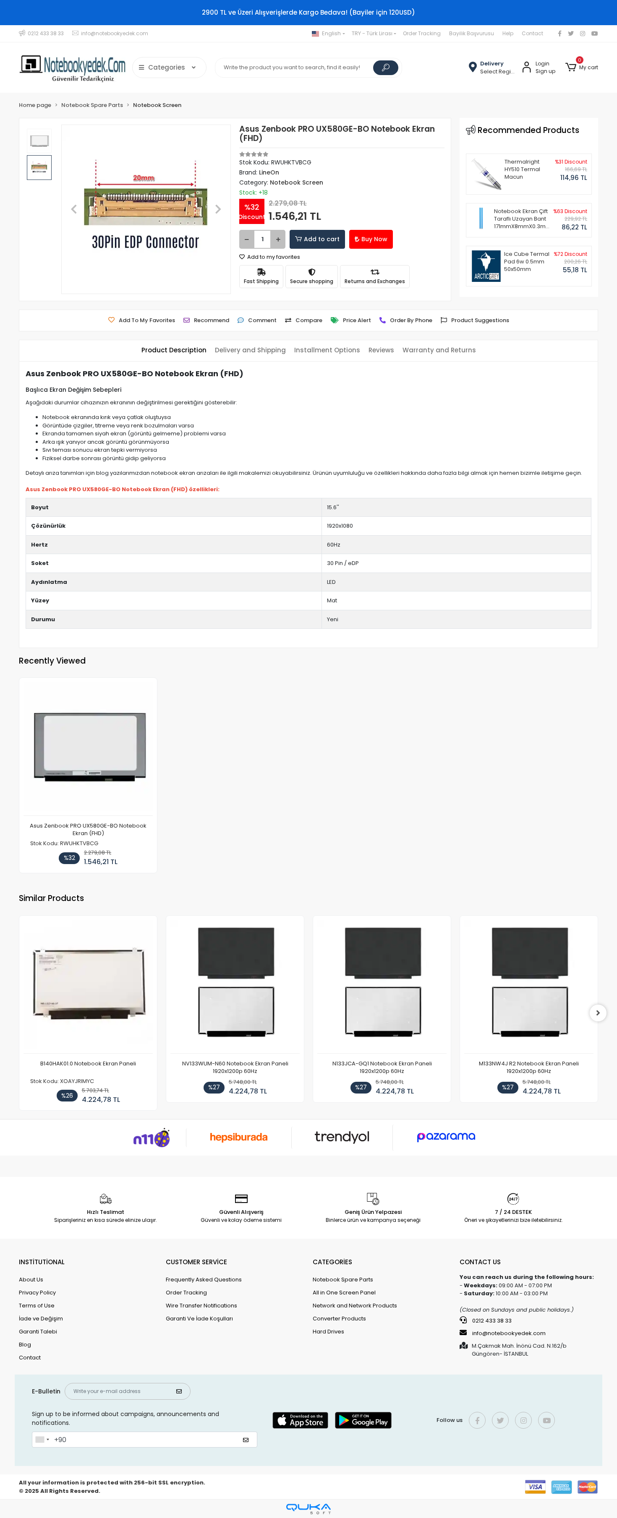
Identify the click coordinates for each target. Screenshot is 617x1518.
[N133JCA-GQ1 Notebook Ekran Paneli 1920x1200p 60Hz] (382, 987)
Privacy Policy (37, 1293)
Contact (532, 33)
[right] (598, 1013)
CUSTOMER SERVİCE (196, 1262)
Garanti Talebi (38, 1332)
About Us (31, 1280)
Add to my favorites (273, 257)
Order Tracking (422, 33)
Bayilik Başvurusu (471, 33)
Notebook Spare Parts (343, 1280)
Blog (25, 1345)
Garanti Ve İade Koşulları (199, 1319)
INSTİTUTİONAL (42, 1262)
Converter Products (339, 1319)
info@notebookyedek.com (509, 1333)
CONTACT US (480, 1262)
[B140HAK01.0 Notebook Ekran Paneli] (88, 987)
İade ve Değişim (41, 1319)
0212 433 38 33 (491, 1321)
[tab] (174, 350)
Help (507, 33)
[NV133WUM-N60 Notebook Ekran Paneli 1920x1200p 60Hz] (235, 987)
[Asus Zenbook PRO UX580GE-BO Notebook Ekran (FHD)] (88, 749)
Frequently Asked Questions (204, 1280)
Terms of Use (37, 1306)
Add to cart (322, 239)
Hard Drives (328, 1332)
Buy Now (374, 239)
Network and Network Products (355, 1306)
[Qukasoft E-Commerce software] (308, 1509)
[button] (581, 67)
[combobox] (42, 1439)
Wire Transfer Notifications (201, 1306)
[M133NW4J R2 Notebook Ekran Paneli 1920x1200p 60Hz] (528, 987)
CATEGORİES (332, 1262)
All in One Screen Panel (344, 1293)
